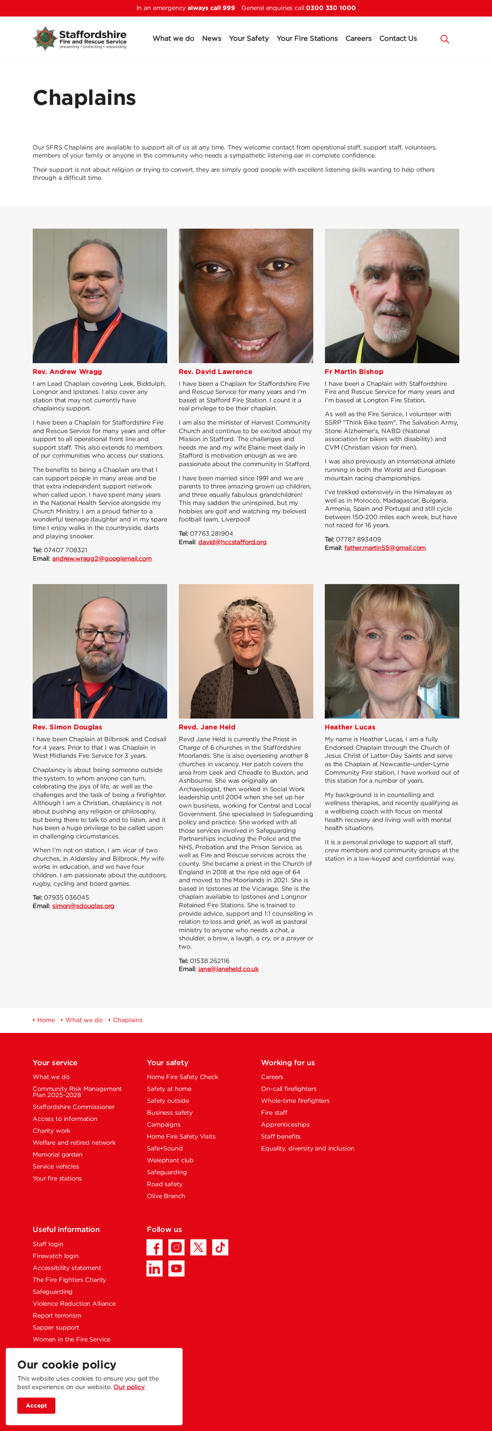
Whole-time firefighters (295, 1101)
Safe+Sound (165, 1149)
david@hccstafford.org (232, 542)
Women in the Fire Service (71, 1340)
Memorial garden (58, 1155)
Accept (36, 1405)
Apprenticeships (285, 1125)
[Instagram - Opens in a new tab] (176, 1247)
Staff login (48, 1244)
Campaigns (164, 1125)
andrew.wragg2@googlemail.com (102, 559)
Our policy (129, 1387)
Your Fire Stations (307, 39)
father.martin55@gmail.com (385, 548)
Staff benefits (281, 1137)
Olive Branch (166, 1196)
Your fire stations (57, 1179)
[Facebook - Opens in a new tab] (154, 1247)
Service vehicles (56, 1167)
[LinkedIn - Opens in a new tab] (154, 1268)
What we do (173, 39)
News (211, 39)
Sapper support (56, 1328)
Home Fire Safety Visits (181, 1137)
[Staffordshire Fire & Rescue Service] (79, 38)
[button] (445, 38)
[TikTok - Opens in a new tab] (220, 1247)
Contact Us (398, 39)
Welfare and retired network (74, 1143)
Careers (359, 39)
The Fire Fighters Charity (69, 1280)
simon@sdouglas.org (83, 906)
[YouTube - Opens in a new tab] (176, 1268)
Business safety (170, 1113)
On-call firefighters (288, 1089)
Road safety (164, 1184)
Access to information (65, 1119)
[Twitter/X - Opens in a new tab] (198, 1247)
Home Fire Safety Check (182, 1077)
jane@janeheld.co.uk (228, 969)
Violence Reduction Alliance (74, 1304)
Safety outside (168, 1101)
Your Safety (249, 39)
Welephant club (170, 1161)
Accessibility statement (67, 1268)
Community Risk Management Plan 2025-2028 (77, 1092)
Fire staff (274, 1113)
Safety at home (169, 1089)
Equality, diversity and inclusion (307, 1149)
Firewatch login (56, 1256)
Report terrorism (57, 1316)
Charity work (51, 1131)
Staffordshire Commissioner (74, 1107)
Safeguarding (167, 1172)
